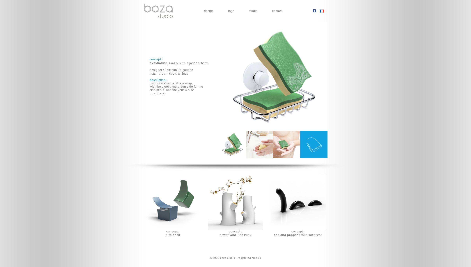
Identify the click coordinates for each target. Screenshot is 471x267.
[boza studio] (158, 11)
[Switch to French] (322, 11)
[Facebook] (314, 11)
